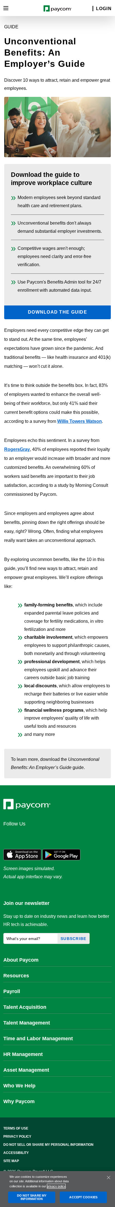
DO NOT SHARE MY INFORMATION (32, 1197)
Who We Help (19, 1085)
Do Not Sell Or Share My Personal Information (48, 1145)
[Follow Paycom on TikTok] (76, 836)
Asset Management (26, 1070)
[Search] (89, 9)
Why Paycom (19, 1101)
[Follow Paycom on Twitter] (23, 836)
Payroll (11, 991)
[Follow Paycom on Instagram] (50, 836)
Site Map (11, 1161)
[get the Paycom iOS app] (22, 854)
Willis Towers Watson (79, 421)
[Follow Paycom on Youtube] (63, 836)
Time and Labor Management (38, 1038)
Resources (16, 975)
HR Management (23, 1054)
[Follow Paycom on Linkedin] (9, 836)
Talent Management (26, 1022)
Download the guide (57, 312)
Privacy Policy (17, 1136)
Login (104, 8)
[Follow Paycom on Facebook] (36, 836)
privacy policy (56, 1186)
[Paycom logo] (58, 8)
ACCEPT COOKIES (83, 1197)
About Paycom (21, 959)
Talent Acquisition (24, 1007)
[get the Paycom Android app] (61, 854)
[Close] (108, 1177)
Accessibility (16, 1153)
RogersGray (17, 449)
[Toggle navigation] (5, 8)
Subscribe (74, 938)
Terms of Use (15, 1128)
